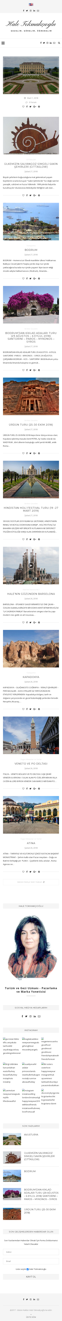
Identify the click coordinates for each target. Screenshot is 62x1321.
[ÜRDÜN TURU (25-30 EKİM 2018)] (31, 396)
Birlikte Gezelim (31, 329)
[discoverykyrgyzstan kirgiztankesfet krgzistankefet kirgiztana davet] (50, 1097)
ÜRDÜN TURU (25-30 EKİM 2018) (31, 424)
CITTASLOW (31, 160)
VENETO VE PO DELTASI (31, 763)
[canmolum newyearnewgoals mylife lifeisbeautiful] (11, 1096)
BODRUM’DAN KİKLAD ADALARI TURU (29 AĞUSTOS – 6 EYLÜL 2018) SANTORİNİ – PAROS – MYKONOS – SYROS (31, 337)
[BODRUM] (31, 221)
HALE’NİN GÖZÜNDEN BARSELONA (31, 593)
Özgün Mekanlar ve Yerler (31, 759)
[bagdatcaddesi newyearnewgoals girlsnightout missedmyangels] (30, 1044)
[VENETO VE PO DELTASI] (31, 735)
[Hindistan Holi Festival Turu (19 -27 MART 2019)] (31, 479)
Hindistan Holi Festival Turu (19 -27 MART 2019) (31, 509)
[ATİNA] (31, 815)
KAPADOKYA (31, 677)
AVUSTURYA (31, 75)
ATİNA (31, 843)
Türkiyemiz (31, 246)
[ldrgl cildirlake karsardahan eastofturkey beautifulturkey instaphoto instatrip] (11, 1073)
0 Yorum (32, 102)
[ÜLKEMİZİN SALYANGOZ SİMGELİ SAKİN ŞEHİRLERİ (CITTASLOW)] (31, 135)
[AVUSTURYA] (12, 1139)
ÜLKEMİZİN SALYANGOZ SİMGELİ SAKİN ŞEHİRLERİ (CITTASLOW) (31, 165)
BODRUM (31, 250)
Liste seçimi (21, 1269)
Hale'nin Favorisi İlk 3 (31, 590)
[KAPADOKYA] (31, 648)
